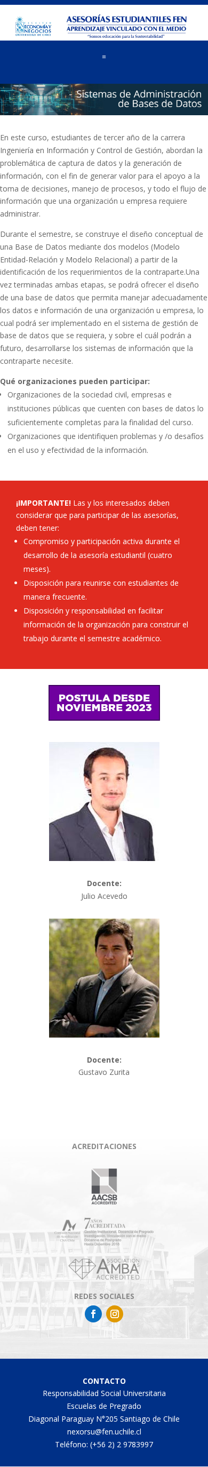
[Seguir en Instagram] (114, 1313)
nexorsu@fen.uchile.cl (104, 1431)
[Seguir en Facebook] (93, 1313)
